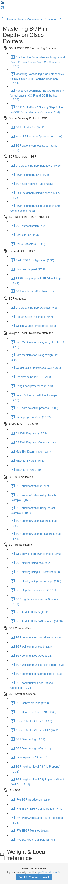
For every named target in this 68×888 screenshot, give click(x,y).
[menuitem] (2, 9)
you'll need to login (49, 872)
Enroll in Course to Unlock (34, 877)
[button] (2, 3)
